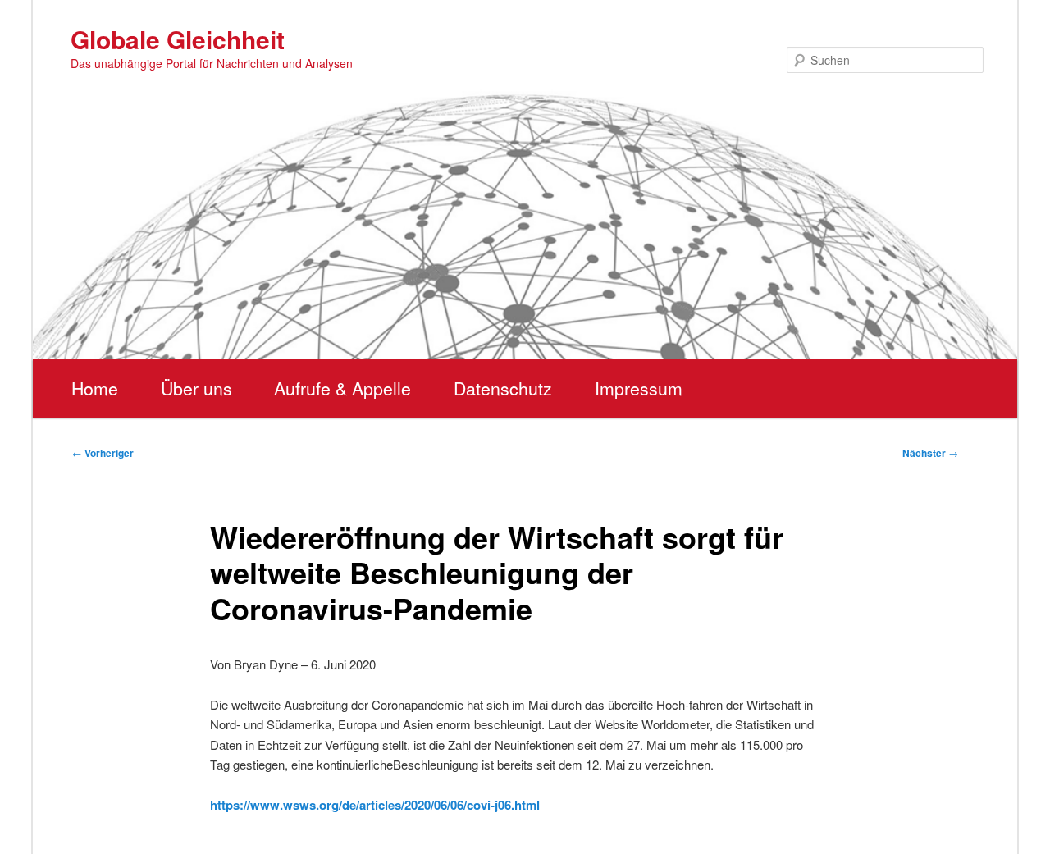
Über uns (196, 388)
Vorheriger (103, 452)
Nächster (930, 452)
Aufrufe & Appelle (342, 388)
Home (94, 388)
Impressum (638, 388)
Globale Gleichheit (178, 39)
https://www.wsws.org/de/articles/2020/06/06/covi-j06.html (375, 805)
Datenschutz (503, 388)
